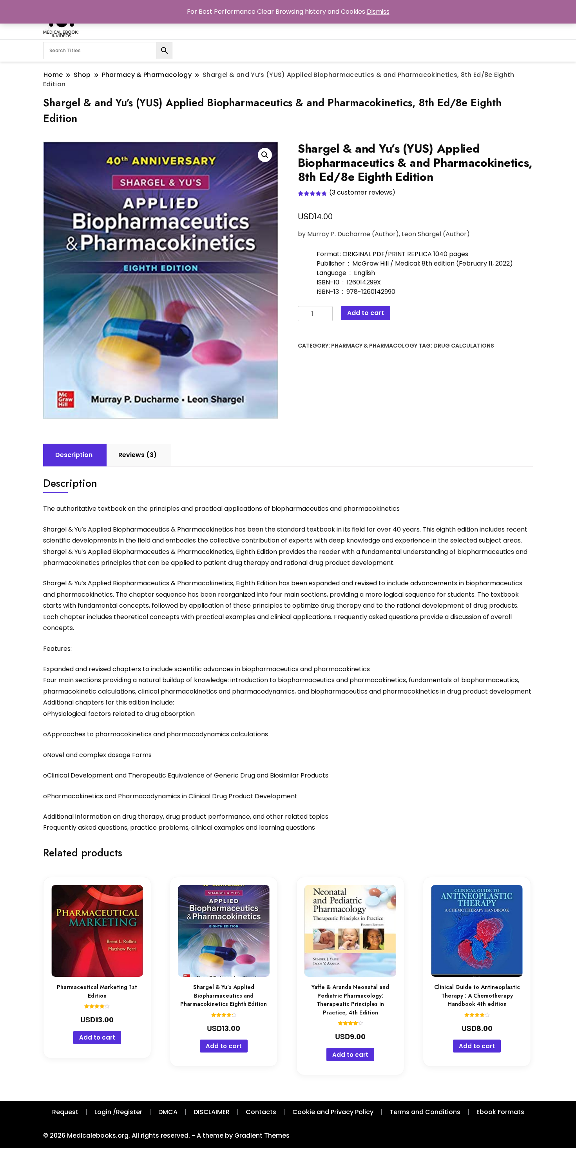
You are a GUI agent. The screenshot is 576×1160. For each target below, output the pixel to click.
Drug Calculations (463, 346)
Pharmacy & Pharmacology (374, 346)
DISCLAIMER (212, 1111)
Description (73, 454)
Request (65, 1111)
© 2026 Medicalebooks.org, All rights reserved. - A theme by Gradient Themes (166, 1135)
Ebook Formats (500, 1111)
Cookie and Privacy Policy (332, 1111)
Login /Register (118, 1111)
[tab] (74, 455)
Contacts (261, 1111)
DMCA (168, 1111)
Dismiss (378, 11)
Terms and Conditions (424, 1111)
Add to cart (365, 312)
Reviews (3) (137, 454)
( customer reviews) (362, 192)
